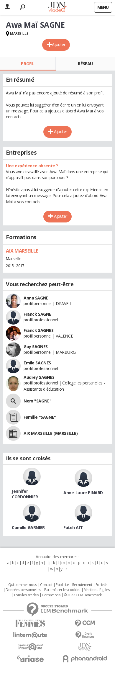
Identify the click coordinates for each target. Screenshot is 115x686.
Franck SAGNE (37, 314)
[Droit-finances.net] (85, 635)
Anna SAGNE (36, 298)
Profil (27, 63)
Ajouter (58, 44)
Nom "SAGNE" (37, 401)
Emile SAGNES (37, 363)
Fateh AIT (73, 527)
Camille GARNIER (28, 527)
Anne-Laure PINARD (83, 492)
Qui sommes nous (22, 585)
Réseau (85, 63)
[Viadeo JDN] (85, 647)
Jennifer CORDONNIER (25, 494)
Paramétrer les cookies (62, 590)
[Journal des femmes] (30, 623)
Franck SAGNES (39, 330)
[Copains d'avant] (30, 647)
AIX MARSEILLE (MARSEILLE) (51, 433)
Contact (46, 585)
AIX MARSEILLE (22, 251)
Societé (101, 585)
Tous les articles (26, 595)
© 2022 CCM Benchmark (83, 595)
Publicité (62, 585)
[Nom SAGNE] (13, 401)
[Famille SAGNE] (13, 417)
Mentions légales (97, 590)
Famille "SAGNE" (40, 417)
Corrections (51, 595)
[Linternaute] (30, 635)
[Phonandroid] (85, 658)
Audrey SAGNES (39, 377)
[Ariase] (30, 658)
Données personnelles (23, 590)
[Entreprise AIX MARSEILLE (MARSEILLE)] (13, 433)
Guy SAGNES (36, 346)
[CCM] (85, 623)
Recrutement (82, 585)
